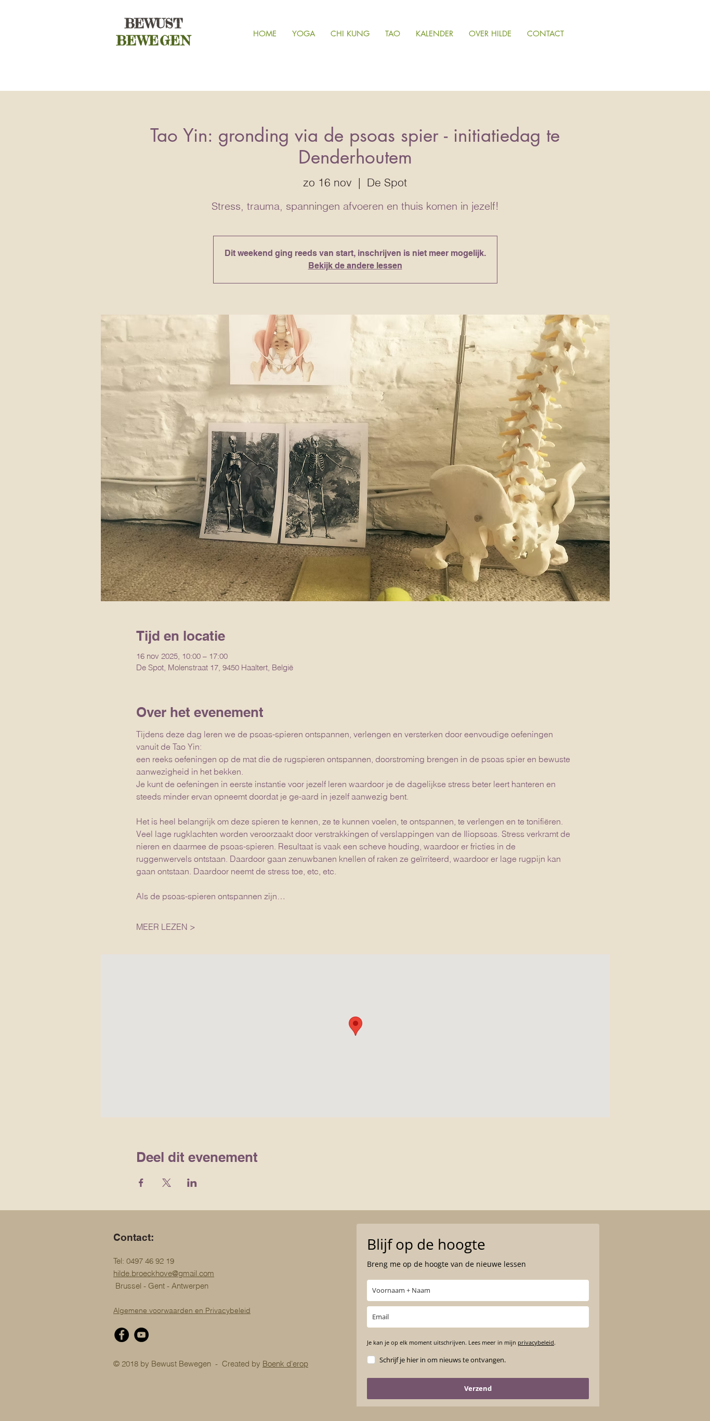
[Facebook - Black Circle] (121, 1335)
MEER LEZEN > (165, 927)
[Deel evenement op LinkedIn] (192, 1183)
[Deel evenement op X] (167, 1183)
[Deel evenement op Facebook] (141, 1183)
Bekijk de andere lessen (355, 265)
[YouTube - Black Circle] (141, 1335)
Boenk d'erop (285, 1364)
